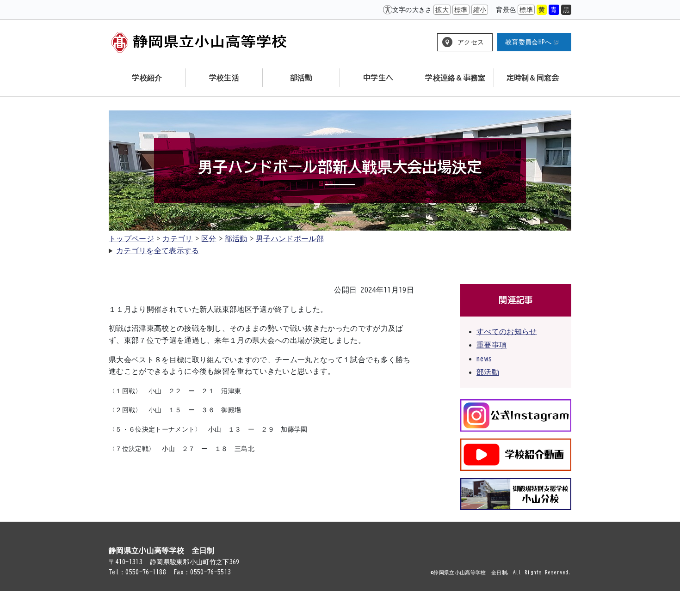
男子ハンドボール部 (290, 238)
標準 (461, 9)
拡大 (442, 9)
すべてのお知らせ (506, 331)
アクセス (470, 42)
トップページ (131, 238)
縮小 (480, 9)
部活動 (236, 238)
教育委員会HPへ (528, 42)
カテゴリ (177, 238)
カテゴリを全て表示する (157, 250)
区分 (208, 238)
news (484, 358)
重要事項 (491, 344)
